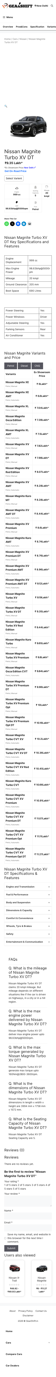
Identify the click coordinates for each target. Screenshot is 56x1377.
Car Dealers (12, 1365)
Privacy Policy (25, 1311)
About (12, 1311)
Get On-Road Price (15, 171)
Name (8, 1210)
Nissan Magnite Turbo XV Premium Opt (17, 703)
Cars (15, 39)
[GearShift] (17, 5)
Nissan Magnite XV (17, 444)
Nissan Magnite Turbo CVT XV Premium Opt (15, 834)
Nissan (23, 39)
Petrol (10, 365)
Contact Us (41, 1311)
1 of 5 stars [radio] (10, 1185)
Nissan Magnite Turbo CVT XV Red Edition (17, 767)
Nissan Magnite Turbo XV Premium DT (17, 685)
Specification (37, 26)
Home (7, 39)
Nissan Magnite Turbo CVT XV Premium (15, 798)
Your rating (11, 1181)
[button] (52, 5)
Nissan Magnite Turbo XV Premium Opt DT (17, 721)
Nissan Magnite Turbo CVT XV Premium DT (15, 816)
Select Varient (14, 178)
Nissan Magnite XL (17, 406)
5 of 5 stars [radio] (19, 1188)
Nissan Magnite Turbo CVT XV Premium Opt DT (16, 852)
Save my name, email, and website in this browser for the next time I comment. (29, 1238)
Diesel (24, 365)
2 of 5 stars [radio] (24, 1185)
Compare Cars (14, 1354)
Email (8, 1222)
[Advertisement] (28, 74)
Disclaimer (28, 1315)
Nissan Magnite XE (17, 382)
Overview (8, 26)
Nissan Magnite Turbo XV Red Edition (15, 625)
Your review (12, 1193)
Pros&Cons (21, 26)
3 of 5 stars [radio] (38, 1185)
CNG (37, 365)
